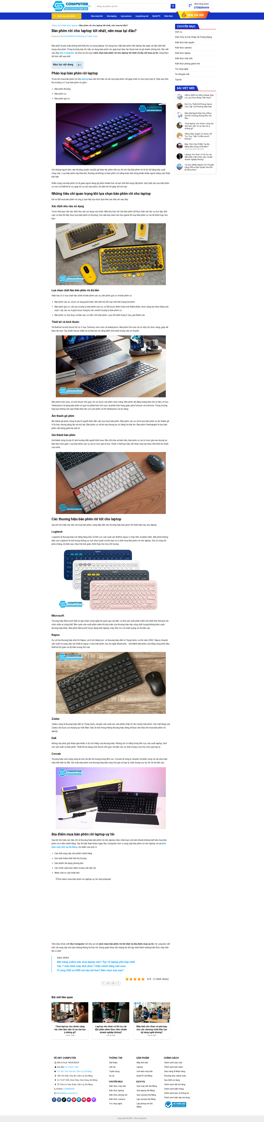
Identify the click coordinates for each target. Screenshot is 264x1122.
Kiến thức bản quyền (184, 42)
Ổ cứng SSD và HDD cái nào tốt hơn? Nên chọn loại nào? (90, 970)
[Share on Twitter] (108, 983)
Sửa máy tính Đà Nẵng (147, 1086)
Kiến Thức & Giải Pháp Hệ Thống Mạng (193, 37)
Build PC (156, 16)
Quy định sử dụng (172, 1080)
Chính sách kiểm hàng (174, 1089)
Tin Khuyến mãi (182, 74)
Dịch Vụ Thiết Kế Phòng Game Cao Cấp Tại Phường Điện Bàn (198, 105)
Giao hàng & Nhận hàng (174, 1071)
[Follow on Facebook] (54, 1099)
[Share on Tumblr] (118, 983)
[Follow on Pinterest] (74, 1099)
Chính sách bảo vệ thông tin (176, 1093)
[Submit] (173, 6)
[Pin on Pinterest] (113, 983)
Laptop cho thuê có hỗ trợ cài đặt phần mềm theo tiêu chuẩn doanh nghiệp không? (198, 157)
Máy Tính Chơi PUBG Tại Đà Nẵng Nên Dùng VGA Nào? (197, 145)
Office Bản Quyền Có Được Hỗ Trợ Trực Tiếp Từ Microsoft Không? (198, 136)
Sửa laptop (112, 16)
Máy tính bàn (142, 1062)
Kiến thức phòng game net (187, 63)
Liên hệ (112, 1067)
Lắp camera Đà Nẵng (146, 1099)
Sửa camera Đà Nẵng (146, 1095)
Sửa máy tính (97, 16)
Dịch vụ (178, 32)
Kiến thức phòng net (118, 1095)
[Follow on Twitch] (94, 1099)
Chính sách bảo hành (173, 1067)
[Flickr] (88, 1099)
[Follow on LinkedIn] (79, 1099)
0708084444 (69, 1089)
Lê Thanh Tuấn (91, 36)
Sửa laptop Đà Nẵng (146, 1090)
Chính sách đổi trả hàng (174, 1084)
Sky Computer (67, 53)
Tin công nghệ (181, 69)
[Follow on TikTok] (64, 1099)
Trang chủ (56, 25)
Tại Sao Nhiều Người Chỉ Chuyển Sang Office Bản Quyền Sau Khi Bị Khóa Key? (199, 167)
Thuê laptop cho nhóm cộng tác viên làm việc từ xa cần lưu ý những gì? (199, 126)
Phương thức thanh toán (175, 1076)
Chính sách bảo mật (173, 1062)
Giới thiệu (113, 1062)
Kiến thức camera (183, 47)
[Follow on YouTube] (84, 1099)
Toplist (178, 79)
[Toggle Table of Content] (78, 65)
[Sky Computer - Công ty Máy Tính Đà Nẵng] (71, 6)
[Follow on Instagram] (59, 1099)
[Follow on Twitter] (69, 1099)
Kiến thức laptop (70, 25)
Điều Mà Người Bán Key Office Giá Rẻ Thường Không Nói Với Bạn (198, 115)
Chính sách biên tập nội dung (177, 1097)
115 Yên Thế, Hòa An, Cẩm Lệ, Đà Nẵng (74, 1071)
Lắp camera (126, 16)
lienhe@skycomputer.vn (67, 1093)
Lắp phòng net (142, 16)
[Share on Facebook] (103, 983)
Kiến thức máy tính (184, 58)
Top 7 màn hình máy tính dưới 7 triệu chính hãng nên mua (91, 966)
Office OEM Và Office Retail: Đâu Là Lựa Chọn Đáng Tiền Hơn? (199, 96)
